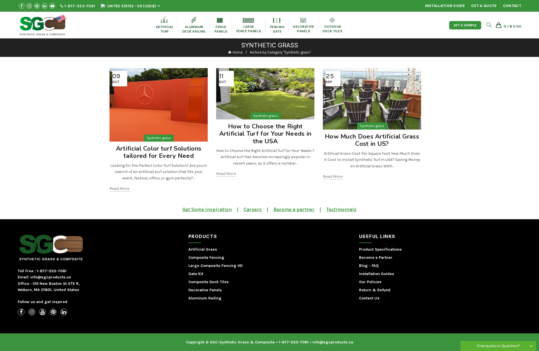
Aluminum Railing (204, 298)
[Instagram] (31, 312)
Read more (119, 188)
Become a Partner (375, 257)
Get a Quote (484, 6)
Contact (512, 6)
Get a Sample (465, 25)
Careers (253, 209)
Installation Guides (376, 273)
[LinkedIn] (63, 312)
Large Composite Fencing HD (215, 265)
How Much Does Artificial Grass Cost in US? (372, 140)
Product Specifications (380, 249)
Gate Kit (195, 273)
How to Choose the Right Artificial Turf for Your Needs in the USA (265, 134)
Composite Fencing (206, 257)
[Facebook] (21, 312)
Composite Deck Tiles (208, 282)
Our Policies (370, 282)
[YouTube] (42, 312)
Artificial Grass (202, 249)
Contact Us (369, 298)
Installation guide (445, 6)
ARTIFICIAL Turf (165, 24)
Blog (363, 265)
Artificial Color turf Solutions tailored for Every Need (158, 152)
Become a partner (293, 209)
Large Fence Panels (248, 25)
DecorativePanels (303, 25)
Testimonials (341, 209)
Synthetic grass (159, 138)
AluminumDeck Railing (194, 24)
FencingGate (277, 25)
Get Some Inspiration (207, 209)
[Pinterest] (53, 312)
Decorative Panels (205, 290)
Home (238, 52)
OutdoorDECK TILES (332, 25)
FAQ (375, 265)
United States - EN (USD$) (131, 6)
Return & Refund (374, 290)
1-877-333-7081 (79, 6)
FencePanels (221, 25)
